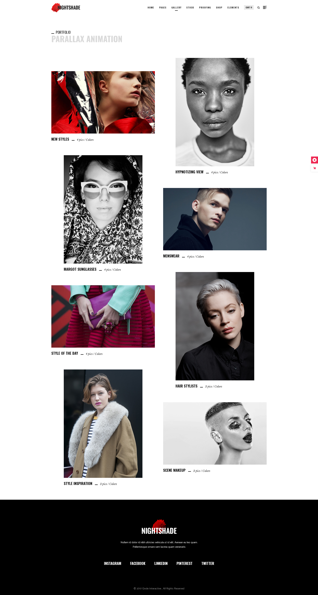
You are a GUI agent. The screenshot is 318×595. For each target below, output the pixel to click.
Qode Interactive (151, 588)
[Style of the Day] (103, 320)
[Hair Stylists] (215, 330)
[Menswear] (215, 223)
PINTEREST (184, 563)
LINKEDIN (161, 563)
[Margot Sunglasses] (103, 213)
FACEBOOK (137, 563)
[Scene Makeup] (215, 437)
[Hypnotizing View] (215, 116)
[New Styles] (103, 106)
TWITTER (207, 563)
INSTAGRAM (112, 563)
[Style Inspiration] (103, 427)
